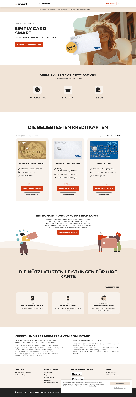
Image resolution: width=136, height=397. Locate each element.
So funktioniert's (68, 232)
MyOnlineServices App (51, 382)
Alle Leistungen (112, 287)
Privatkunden (44, 4)
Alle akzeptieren (120, 383)
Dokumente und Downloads (23, 372)
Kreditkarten (48, 372)
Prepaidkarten (48, 375)
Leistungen (47, 380)
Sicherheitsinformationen (113, 375)
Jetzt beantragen (32, 188)
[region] (96, 386)
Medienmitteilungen (20, 375)
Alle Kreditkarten (111, 136)
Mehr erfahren (32, 194)
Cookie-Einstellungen (119, 388)
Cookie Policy (92, 386)
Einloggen (110, 4)
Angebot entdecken (29, 44)
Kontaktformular (111, 372)
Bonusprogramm (49, 377)
